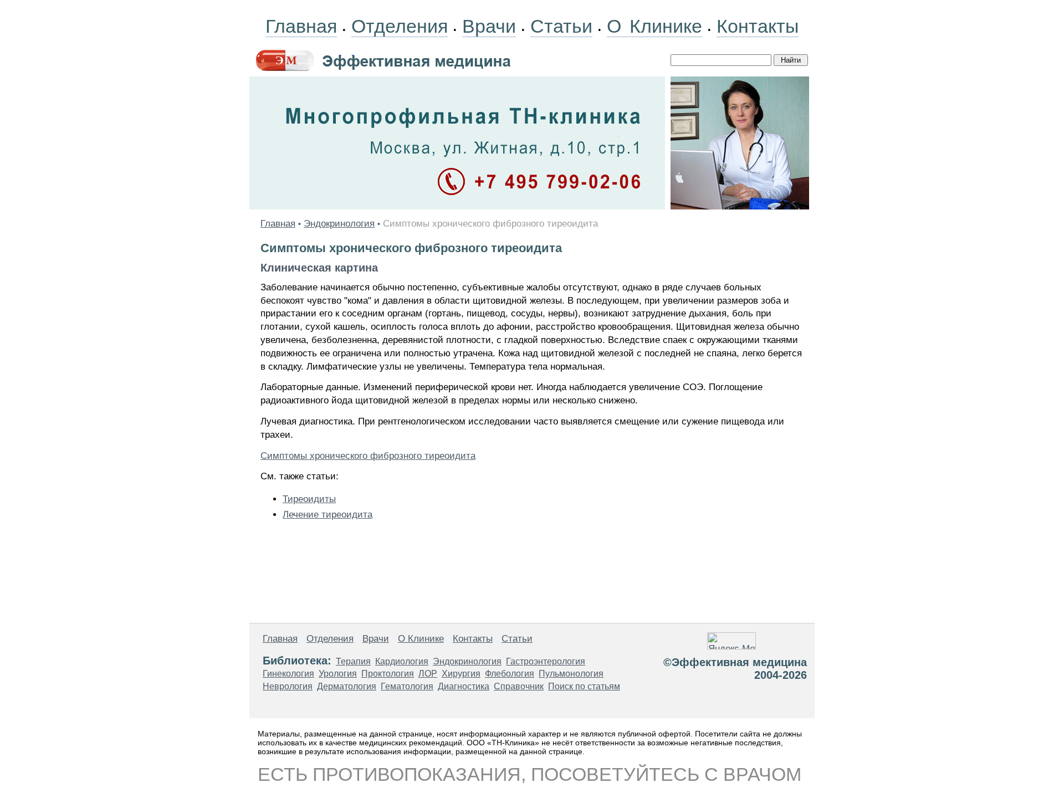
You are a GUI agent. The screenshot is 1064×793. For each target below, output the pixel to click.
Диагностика (463, 686)
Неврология (288, 686)
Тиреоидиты (309, 499)
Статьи (561, 26)
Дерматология (346, 686)
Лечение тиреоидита (327, 514)
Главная (301, 26)
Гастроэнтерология (545, 661)
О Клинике (654, 26)
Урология (338, 673)
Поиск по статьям (584, 686)
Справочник (519, 686)
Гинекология (288, 673)
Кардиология (401, 661)
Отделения (399, 26)
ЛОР (427, 673)
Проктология (387, 673)
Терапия (353, 661)
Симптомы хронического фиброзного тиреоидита (367, 456)
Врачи (489, 26)
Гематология (407, 686)
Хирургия (461, 673)
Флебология (509, 673)
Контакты (758, 26)
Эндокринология (339, 223)
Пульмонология (571, 673)
